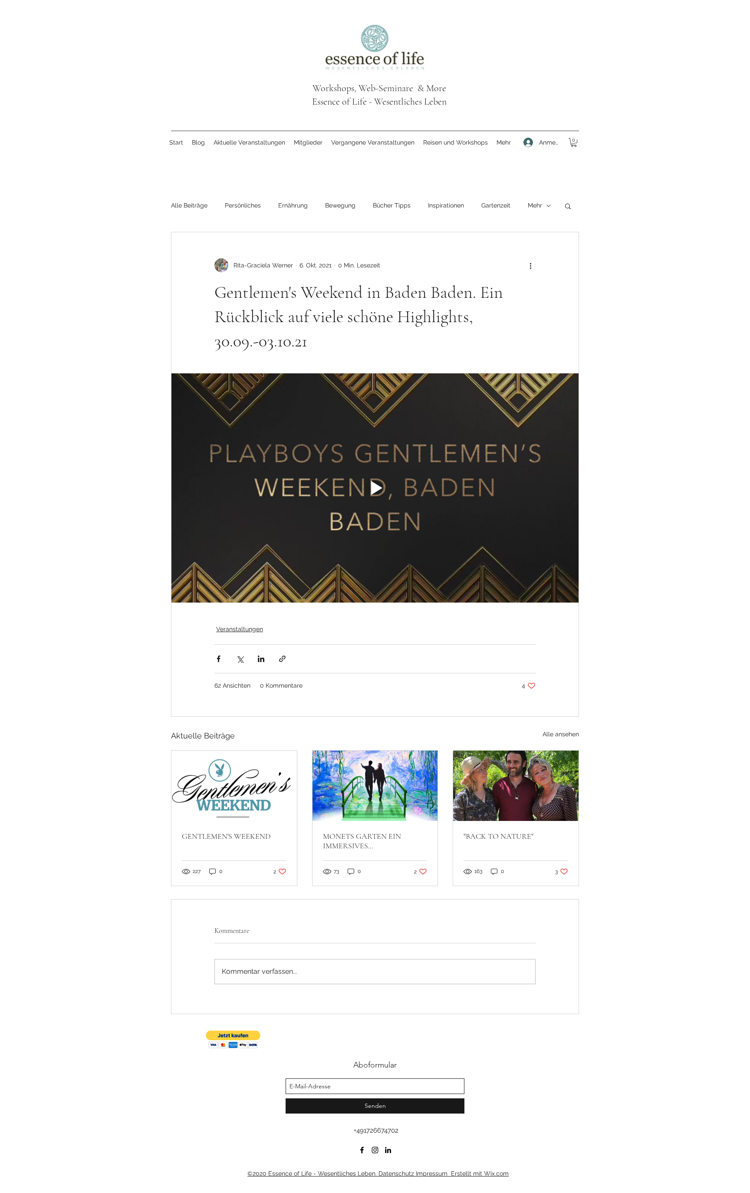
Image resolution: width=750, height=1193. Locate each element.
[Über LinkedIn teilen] (261, 659)
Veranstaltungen (239, 629)
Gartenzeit (495, 205)
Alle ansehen (561, 734)
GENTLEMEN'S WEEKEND (226, 836)
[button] (574, 142)
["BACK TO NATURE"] (516, 786)
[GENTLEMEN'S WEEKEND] (234, 786)
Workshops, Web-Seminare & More (379, 88)
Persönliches (243, 205)
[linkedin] (388, 1150)
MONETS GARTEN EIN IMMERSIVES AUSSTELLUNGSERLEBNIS (369, 840)
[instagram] (375, 1150)
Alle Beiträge (189, 205)
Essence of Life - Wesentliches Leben (379, 101)
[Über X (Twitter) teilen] (240, 659)
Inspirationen (446, 205)
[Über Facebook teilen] (218, 659)
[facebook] (362, 1150)
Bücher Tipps (392, 205)
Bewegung (340, 205)
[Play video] (375, 488)
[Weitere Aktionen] (530, 265)
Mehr (535, 205)
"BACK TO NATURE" (498, 836)
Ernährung (293, 205)
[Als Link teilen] (282, 659)
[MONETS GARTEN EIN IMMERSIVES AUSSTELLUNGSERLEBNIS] (375, 786)
